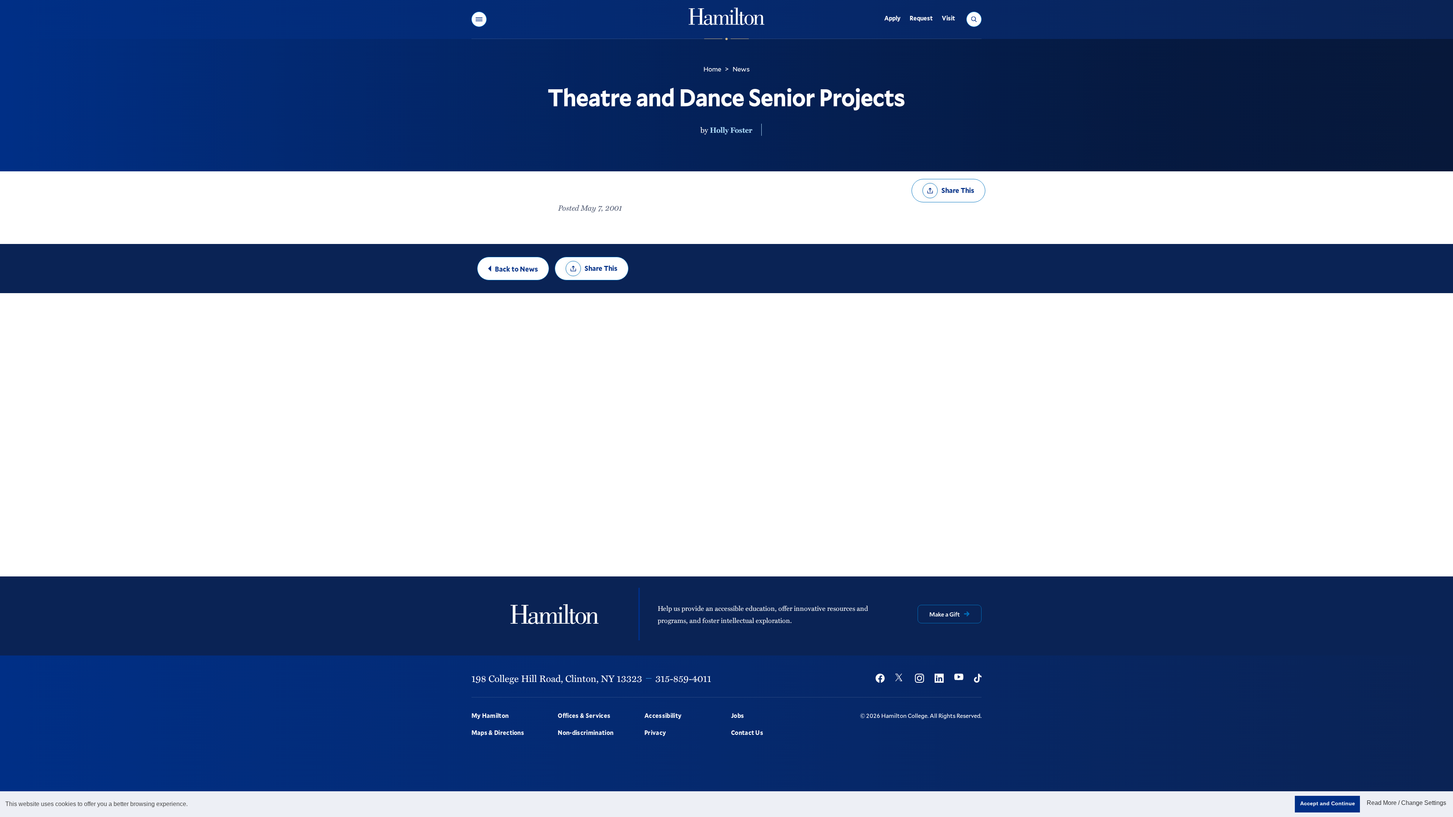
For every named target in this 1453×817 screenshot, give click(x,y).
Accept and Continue (1327, 803)
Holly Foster (731, 129)
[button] (479, 19)
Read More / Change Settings (1406, 803)
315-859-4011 (683, 678)
